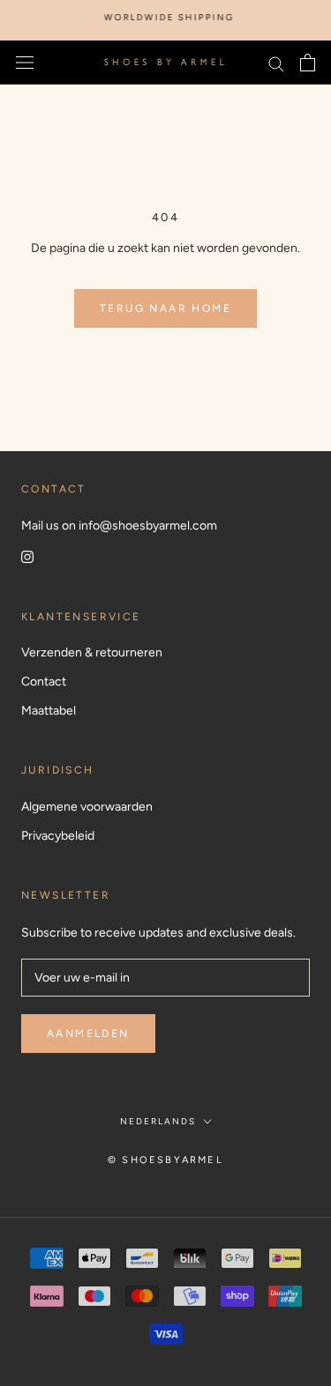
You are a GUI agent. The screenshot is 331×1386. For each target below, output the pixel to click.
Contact (43, 681)
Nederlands (158, 1121)
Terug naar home (165, 308)
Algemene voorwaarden (87, 806)
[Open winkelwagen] (307, 62)
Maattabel (48, 710)
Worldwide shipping (164, 17)
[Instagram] (27, 555)
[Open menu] (25, 63)
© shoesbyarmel (165, 1160)
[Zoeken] (276, 63)
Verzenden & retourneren (91, 652)
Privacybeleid (57, 835)
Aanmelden (88, 1033)
